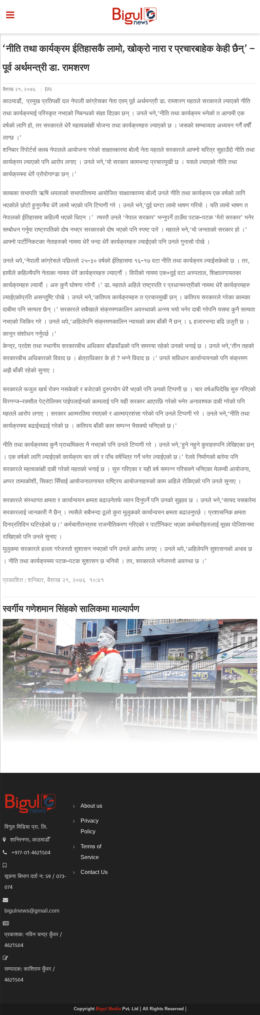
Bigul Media (109, 1009)
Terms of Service (91, 852)
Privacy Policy (90, 826)
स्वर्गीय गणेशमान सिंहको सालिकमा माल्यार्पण (71, 610)
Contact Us (94, 872)
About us (91, 806)
